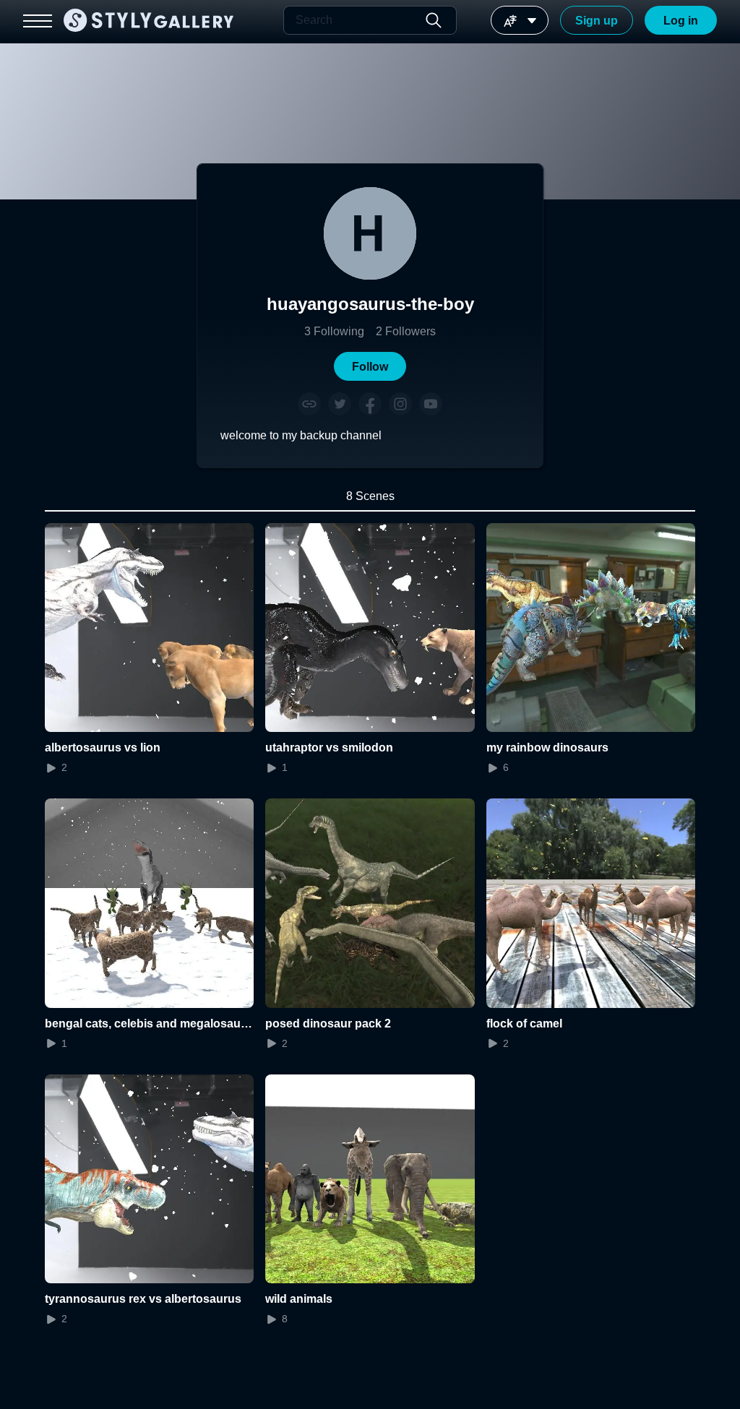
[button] (370, 366)
